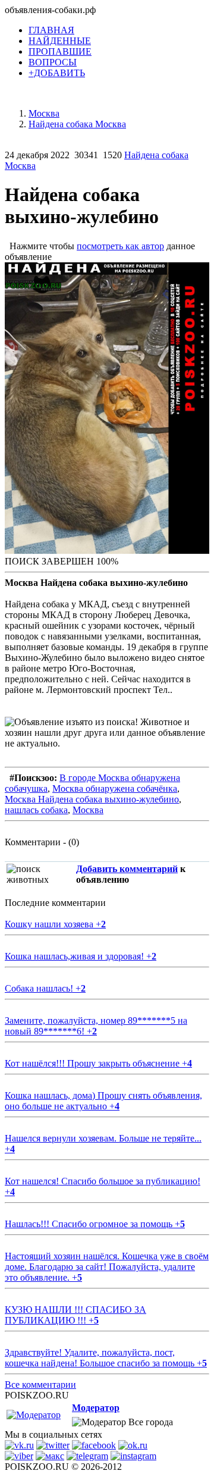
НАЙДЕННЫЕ (60, 41)
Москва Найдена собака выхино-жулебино (92, 799)
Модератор (95, 1408)
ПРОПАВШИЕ (60, 51)
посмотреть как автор (120, 246)
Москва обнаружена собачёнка (114, 788)
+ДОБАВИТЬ (57, 73)
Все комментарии (40, 1384)
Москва (88, 810)
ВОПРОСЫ (53, 62)
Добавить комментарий (127, 869)
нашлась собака (36, 810)
